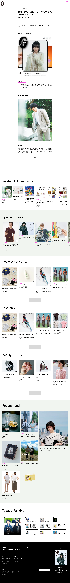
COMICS (50, 543)
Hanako (21, 578)
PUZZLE (66, 543)
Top (18, 8)
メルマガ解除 (4, 574)
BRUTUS (5, 578)
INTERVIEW (35, 543)
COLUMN (55, 543)
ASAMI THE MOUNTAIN (5, 561)
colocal (30, 578)
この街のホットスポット (16, 561)
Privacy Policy (24, 581)
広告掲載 (20, 581)
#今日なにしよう (27, 166)
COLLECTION (13, 543)
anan (3, 578)
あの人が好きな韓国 (15, 563)
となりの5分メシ (15, 556)
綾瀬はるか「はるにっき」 (6, 563)
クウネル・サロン (38, 578)
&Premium (24, 578)
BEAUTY (25, 543)
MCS (44, 578)
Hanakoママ (33, 578)
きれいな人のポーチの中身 (6, 558)
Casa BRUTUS (17, 578)
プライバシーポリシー (13, 571)
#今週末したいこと (20, 166)
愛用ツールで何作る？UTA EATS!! (17, 558)
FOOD (45, 543)
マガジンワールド (16, 581)
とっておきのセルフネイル (6, 556)
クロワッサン (12, 578)
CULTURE (29, 543)
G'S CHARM (19, 543)
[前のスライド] (3, 250)
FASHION (3, 543)
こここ (42, 578)
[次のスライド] (4, 250)
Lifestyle (21, 8)
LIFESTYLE (40, 543)
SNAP (8, 543)
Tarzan (27, 578)
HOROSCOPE (61, 543)
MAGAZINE (3, 544)
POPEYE (8, 578)
